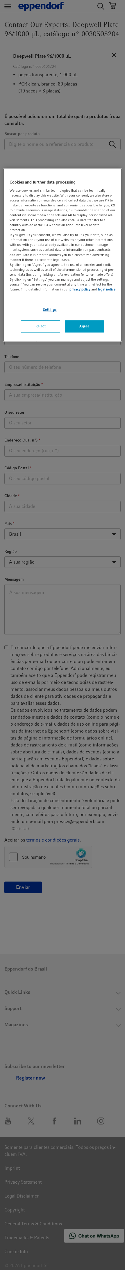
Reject (40, 326)
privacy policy (79, 289)
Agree (84, 326)
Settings (50, 310)
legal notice (106, 289)
